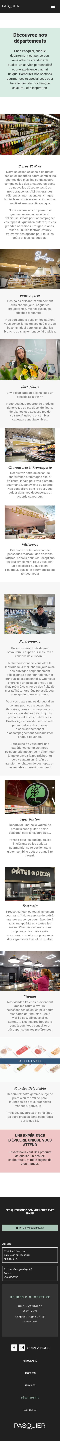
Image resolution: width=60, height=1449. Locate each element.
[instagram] (22, 1347)
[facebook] (14, 1347)
